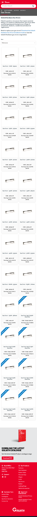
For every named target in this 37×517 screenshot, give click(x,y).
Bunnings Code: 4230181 (27, 198)
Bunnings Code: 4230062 (27, 73)
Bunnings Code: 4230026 (10, 229)
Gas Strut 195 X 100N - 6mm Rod (10, 347)
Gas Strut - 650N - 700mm (27, 284)
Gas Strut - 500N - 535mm (27, 253)
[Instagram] (5, 477)
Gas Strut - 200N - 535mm (27, 128)
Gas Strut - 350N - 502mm (9, 191)
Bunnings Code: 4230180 (27, 229)
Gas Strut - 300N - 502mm (27, 159)
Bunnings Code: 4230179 (10, 260)
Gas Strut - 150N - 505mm (27, 97)
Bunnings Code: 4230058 (10, 135)
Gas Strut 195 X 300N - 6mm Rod (27, 410)
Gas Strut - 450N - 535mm (9, 253)
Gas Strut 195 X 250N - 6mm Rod (9, 410)
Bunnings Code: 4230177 (10, 291)
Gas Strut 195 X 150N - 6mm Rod (10, 378)
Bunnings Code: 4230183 (27, 166)
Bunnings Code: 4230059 (27, 291)
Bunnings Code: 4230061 (10, 322)
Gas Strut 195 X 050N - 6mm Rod (27, 316)
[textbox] (16, 6)
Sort (2, 39)
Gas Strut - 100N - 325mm (27, 66)
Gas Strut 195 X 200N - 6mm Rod (27, 378)
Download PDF (7, 458)
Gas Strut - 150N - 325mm (10, 128)
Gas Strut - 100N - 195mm (10, 66)
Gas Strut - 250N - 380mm (9, 315)
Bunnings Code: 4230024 (10, 104)
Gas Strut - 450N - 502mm (27, 222)
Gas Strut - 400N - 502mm (9, 222)
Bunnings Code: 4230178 (27, 260)
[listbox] (18, 43)
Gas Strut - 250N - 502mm (9, 159)
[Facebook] (3, 477)
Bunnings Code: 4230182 (10, 198)
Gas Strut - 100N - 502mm (10, 97)
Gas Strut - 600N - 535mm (9, 284)
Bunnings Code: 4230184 (27, 104)
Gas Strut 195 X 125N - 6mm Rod (27, 347)
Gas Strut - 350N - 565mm (27, 191)
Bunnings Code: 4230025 (10, 166)
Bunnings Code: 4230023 (10, 73)
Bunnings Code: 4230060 (27, 135)
